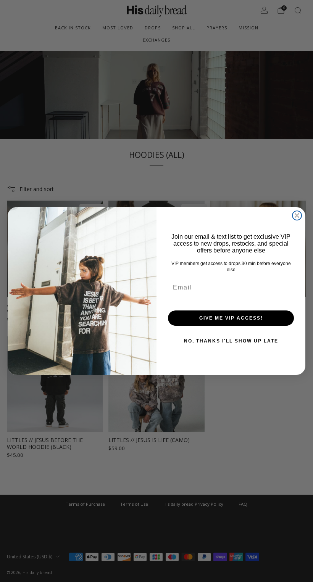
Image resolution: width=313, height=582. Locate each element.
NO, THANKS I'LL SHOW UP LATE (231, 341)
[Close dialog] (297, 215)
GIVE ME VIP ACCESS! (231, 318)
